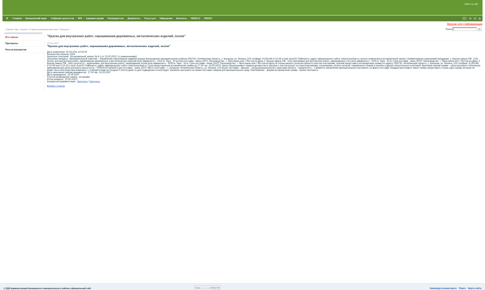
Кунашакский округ (36, 18)
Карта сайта (474, 288)
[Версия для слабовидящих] (464, 19)
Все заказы (11, 37)
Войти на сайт (471, 4)
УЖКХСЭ (195, 18)
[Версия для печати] (475, 19)
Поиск (462, 288)
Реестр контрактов (15, 49)
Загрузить (82, 81)
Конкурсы (64, 29)
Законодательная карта (443, 288)
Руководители (116, 18)
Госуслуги (150, 18)
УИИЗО (208, 18)
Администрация (95, 18)
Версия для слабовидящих (465, 24)
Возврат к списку (56, 86)
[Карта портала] (480, 19)
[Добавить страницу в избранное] (470, 19)
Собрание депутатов (62, 18)
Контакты (181, 18)
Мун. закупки (21, 29)
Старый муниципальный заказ (43, 29)
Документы (134, 18)
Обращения (166, 18)
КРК (80, 18)
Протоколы (11, 43)
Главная (17, 18)
